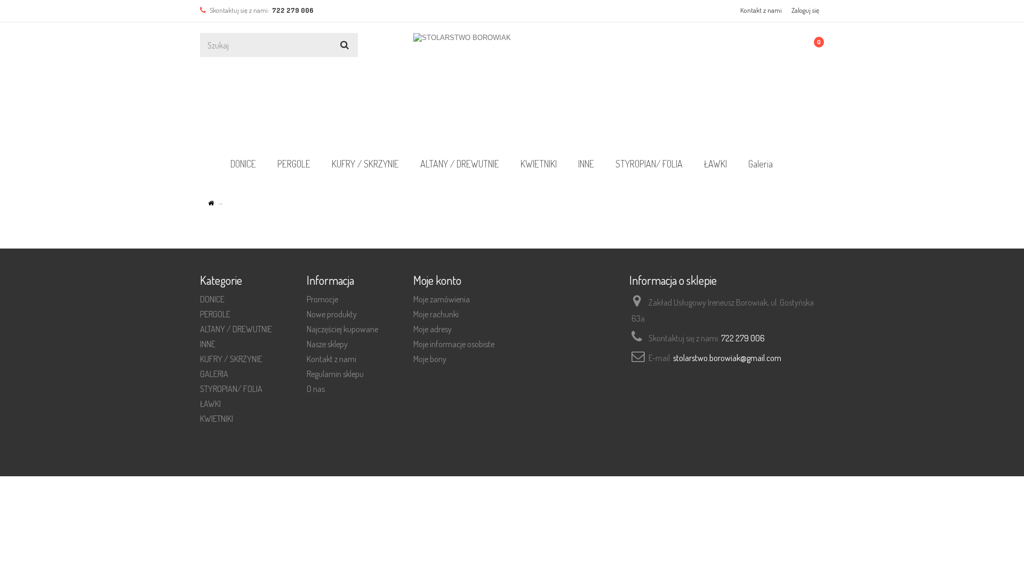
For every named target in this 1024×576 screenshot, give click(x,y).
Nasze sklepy (327, 344)
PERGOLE (293, 164)
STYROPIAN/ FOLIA (649, 164)
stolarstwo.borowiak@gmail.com (727, 358)
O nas (316, 388)
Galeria (760, 164)
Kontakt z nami (761, 10)
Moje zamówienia (441, 299)
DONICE (243, 164)
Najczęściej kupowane (342, 329)
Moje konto (437, 280)
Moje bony (429, 359)
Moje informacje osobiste (453, 344)
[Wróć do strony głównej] (211, 203)
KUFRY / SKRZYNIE (365, 164)
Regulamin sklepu (335, 374)
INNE (586, 164)
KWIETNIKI (539, 164)
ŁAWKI (715, 164)
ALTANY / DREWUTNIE (459, 164)
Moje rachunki (436, 314)
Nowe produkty (332, 314)
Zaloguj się (805, 10)
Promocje (322, 299)
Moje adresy (432, 329)
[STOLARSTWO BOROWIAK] (512, 88)
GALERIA (214, 374)
